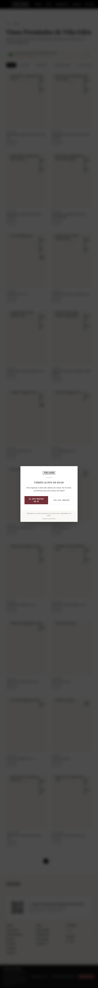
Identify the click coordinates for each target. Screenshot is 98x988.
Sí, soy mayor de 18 (36, 500)
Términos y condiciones (49, 518)
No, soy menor (61, 500)
